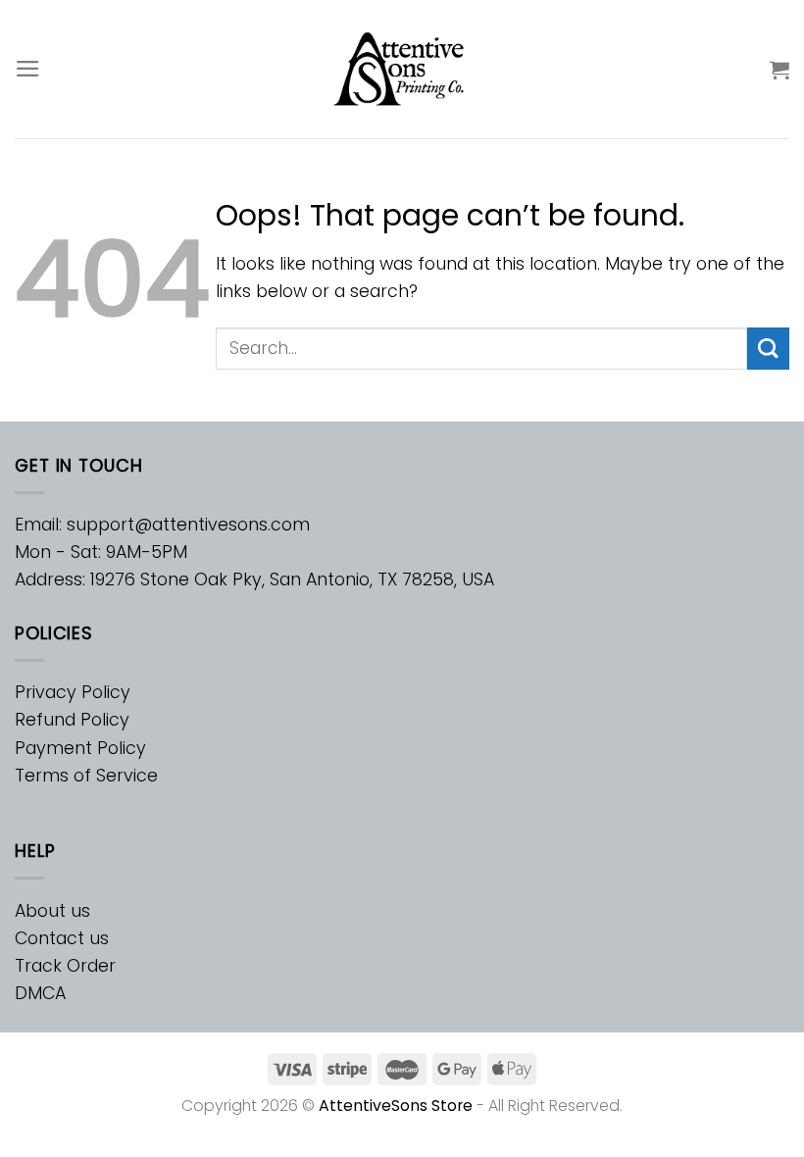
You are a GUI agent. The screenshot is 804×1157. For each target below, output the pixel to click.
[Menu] (28, 68)
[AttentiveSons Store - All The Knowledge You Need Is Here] (402, 69)
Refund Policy (72, 719)
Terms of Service (86, 775)
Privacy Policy (72, 692)
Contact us (62, 938)
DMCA (40, 993)
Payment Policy (80, 748)
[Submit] (768, 348)
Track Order (65, 966)
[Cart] (779, 69)
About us (52, 911)
